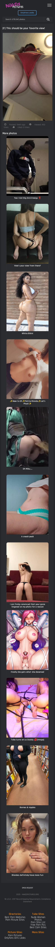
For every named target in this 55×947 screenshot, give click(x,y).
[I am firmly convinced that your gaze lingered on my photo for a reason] (27, 572)
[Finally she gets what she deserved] (27, 640)
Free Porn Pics (38, 925)
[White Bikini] (27, 301)
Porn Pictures (15, 935)
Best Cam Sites (38, 927)
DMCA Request (27, 888)
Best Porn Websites (15, 917)
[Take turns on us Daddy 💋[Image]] (27, 708)
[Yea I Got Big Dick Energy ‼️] (27, 166)
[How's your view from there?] (27, 234)
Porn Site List (38, 922)
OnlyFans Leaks (27, 12)
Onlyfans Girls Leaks (15, 938)
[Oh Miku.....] (27, 437)
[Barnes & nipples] (27, 775)
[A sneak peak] (27, 504)
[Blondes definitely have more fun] (27, 843)
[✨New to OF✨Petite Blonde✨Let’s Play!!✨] (27, 369)
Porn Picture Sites (15, 920)
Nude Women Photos (38, 919)
